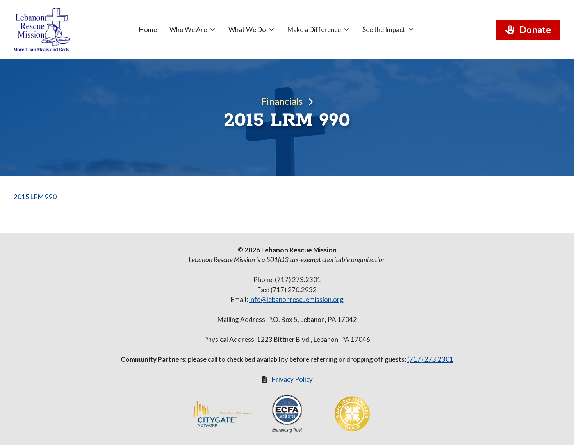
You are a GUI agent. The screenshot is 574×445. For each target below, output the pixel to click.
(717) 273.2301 (430, 359)
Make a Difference (314, 29)
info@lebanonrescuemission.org (296, 299)
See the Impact (383, 29)
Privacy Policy (292, 379)
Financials (282, 101)
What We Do (247, 29)
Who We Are (188, 29)
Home (148, 29)
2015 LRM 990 (35, 197)
